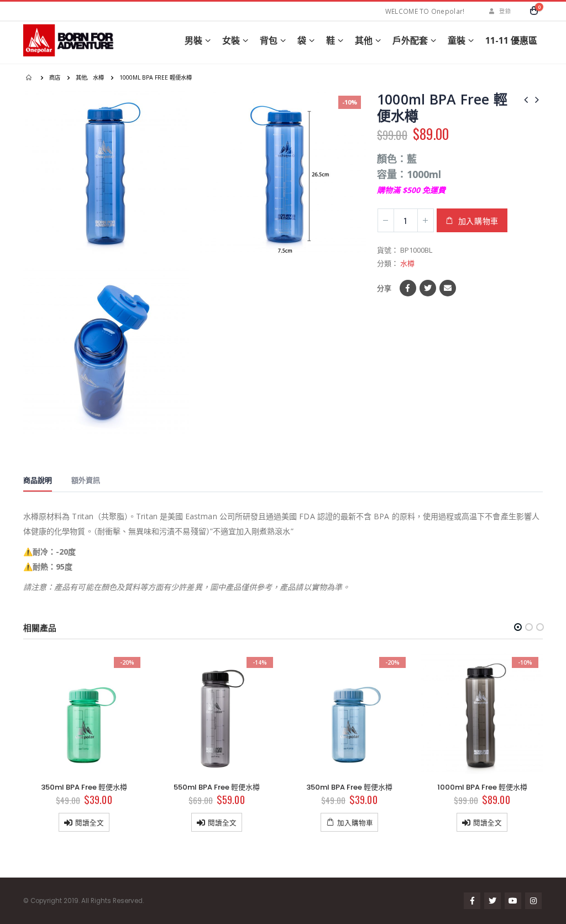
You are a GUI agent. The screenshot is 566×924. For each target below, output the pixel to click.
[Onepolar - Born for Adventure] (70, 40)
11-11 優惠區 (511, 40)
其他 (364, 40)
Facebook (408, 288)
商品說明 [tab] (37, 480)
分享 (384, 288)
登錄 (505, 11)
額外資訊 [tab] (85, 480)
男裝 (193, 40)
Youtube (513, 900)
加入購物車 (478, 220)
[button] (517, 627)
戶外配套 (410, 40)
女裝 (231, 40)
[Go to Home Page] (30, 77)
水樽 (407, 263)
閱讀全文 (89, 822)
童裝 (456, 40)
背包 (268, 40)
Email (447, 288)
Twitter (428, 288)
